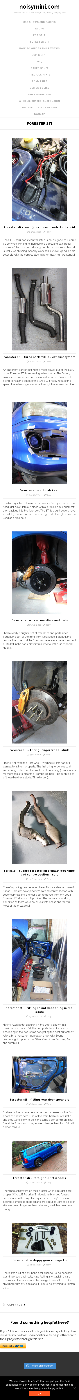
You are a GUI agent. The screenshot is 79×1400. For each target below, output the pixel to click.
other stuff (39, 68)
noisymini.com (39, 7)
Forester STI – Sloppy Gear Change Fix (39, 1260)
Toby (48, 232)
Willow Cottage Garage (39, 107)
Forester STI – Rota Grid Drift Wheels (39, 1178)
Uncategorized (39, 94)
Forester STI (39, 42)
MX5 (39, 61)
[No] (74, 1388)
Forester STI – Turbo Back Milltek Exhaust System (39, 357)
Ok (39, 1394)
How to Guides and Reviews (39, 48)
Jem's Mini (40, 55)
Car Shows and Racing (39, 22)
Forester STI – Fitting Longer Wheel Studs (39, 750)
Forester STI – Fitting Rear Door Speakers (39, 1099)
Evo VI (39, 28)
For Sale (39, 35)
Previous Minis (39, 74)
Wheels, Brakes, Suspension (39, 101)
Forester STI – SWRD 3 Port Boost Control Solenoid (39, 227)
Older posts (16, 1304)
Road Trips (39, 81)
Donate (39, 114)
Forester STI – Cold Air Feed (39, 490)
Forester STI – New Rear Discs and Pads (39, 620)
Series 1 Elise (39, 88)
